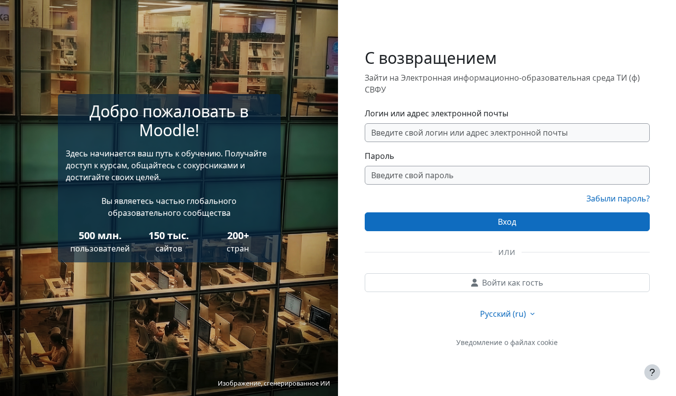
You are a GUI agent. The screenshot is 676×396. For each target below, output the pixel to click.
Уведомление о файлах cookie (507, 342)
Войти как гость (512, 282)
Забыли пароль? (618, 198)
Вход (507, 221)
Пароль (379, 155)
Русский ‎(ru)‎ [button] (504, 313)
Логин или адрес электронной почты (436, 113)
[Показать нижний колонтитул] (652, 372)
